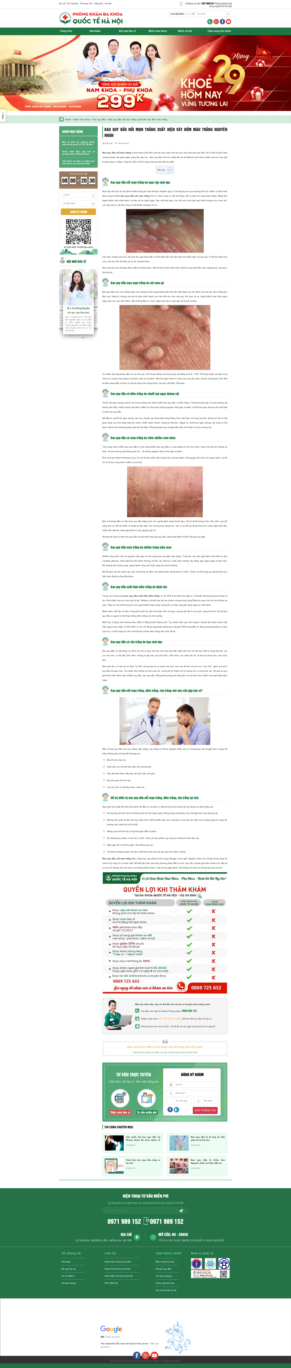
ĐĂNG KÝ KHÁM (78, 212)
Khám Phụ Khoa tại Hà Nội (117, 1269)
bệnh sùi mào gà (204, 292)
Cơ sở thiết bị (67, 1276)
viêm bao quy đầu (182, 257)
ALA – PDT (193, 374)
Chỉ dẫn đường (68, 1283)
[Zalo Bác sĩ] (210, 1277)
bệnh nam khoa (82, 119)
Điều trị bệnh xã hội (165, 1262)
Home (68, 119)
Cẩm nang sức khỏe (219, 31)
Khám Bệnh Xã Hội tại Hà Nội (119, 1276)
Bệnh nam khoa (158, 31)
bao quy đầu (99, 119)
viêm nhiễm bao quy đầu (125, 447)
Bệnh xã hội (185, 31)
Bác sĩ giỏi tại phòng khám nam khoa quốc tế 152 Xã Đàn (78, 143)
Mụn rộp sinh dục (110, 191)
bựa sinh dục (153, 651)
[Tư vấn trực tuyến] (170, 1019)
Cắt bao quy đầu (163, 1269)
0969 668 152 (189, 1011)
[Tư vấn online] (222, 21)
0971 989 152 (124, 1221)
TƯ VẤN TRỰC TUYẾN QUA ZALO (78, 247)
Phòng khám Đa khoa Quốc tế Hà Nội (220, 5)
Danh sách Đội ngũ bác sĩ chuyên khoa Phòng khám (78, 152)
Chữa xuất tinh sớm (165, 1283)
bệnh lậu (181, 596)
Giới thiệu (94, 31)
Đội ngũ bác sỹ (68, 1269)
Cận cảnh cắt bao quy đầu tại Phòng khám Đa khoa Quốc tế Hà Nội (143, 1140)
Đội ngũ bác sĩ (127, 31)
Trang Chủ (66, 31)
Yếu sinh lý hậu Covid (166, 1290)
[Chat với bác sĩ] (216, 21)
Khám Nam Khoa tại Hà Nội (118, 1262)
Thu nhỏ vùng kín (164, 1276)
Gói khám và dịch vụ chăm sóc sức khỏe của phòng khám (78, 162)
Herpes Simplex (159, 191)
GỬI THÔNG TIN (205, 1110)
